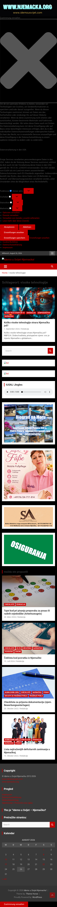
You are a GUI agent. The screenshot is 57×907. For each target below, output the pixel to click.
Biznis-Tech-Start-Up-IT (15, 313)
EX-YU (18, 648)
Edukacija (31, 313)
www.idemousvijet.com (12, 779)
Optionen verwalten (11, 212)
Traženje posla (36, 696)
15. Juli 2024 (9, 661)
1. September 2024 (11, 329)
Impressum (8, 247)
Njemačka (9, 316)
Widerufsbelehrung (10, 800)
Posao (46, 692)
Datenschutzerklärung (12, 245)
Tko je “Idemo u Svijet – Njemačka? (25, 810)
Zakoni (18, 652)
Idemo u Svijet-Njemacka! (35, 890)
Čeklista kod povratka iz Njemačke (22, 657)
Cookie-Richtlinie (10, 242)
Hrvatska (27, 648)
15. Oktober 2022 (11, 756)
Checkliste (9, 604)
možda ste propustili (16, 571)
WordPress (37, 897)
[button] (28, 61)
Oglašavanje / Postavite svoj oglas (17, 803)
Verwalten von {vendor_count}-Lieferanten (21, 218)
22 (44, 864)
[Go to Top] (52, 895)
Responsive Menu (52, 253)
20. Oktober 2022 (11, 709)
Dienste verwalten (10, 215)
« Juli (4, 879)
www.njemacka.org (10, 782)
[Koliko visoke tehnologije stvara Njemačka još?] (28, 303)
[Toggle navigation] (5, 266)
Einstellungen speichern (14, 238)
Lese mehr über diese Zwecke (16, 221)
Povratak (9, 652)
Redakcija (25, 329)
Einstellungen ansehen (14, 232)
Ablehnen (27, 227)
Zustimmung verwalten (14, 904)
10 (6, 859)
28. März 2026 (10, 617)
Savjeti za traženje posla (16, 696)
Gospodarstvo (44, 313)
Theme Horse (32, 894)
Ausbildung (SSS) (12, 692)
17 (6, 864)
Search (50, 351)
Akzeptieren (9, 227)
